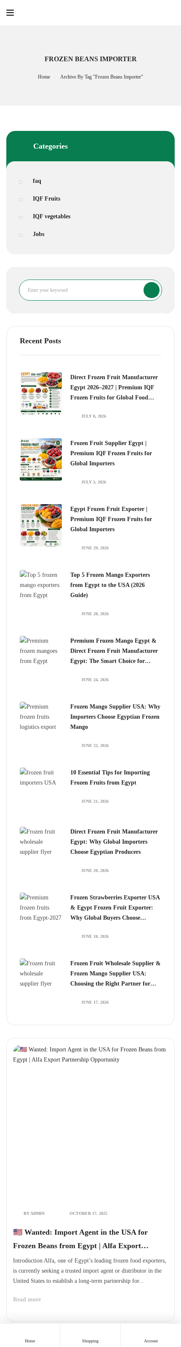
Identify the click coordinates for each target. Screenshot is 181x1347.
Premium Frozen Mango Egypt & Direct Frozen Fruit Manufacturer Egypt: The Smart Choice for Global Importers (114, 652)
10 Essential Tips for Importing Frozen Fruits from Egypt (110, 777)
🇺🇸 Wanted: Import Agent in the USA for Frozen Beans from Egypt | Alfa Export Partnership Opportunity (80, 1240)
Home (44, 77)
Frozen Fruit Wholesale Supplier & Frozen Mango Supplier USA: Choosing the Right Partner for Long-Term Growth (115, 974)
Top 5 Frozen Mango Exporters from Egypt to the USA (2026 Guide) (110, 585)
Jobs (38, 234)
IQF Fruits (46, 199)
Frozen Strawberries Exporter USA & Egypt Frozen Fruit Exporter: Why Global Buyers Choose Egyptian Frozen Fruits (115, 908)
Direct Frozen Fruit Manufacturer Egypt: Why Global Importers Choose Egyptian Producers (114, 841)
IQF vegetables (51, 216)
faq (37, 181)
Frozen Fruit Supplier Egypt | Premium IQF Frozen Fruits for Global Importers (111, 453)
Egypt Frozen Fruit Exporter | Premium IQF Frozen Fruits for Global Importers (111, 519)
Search (152, 290)
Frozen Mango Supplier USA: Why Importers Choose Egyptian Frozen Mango (115, 716)
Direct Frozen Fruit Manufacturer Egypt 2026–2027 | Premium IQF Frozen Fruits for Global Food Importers (114, 388)
